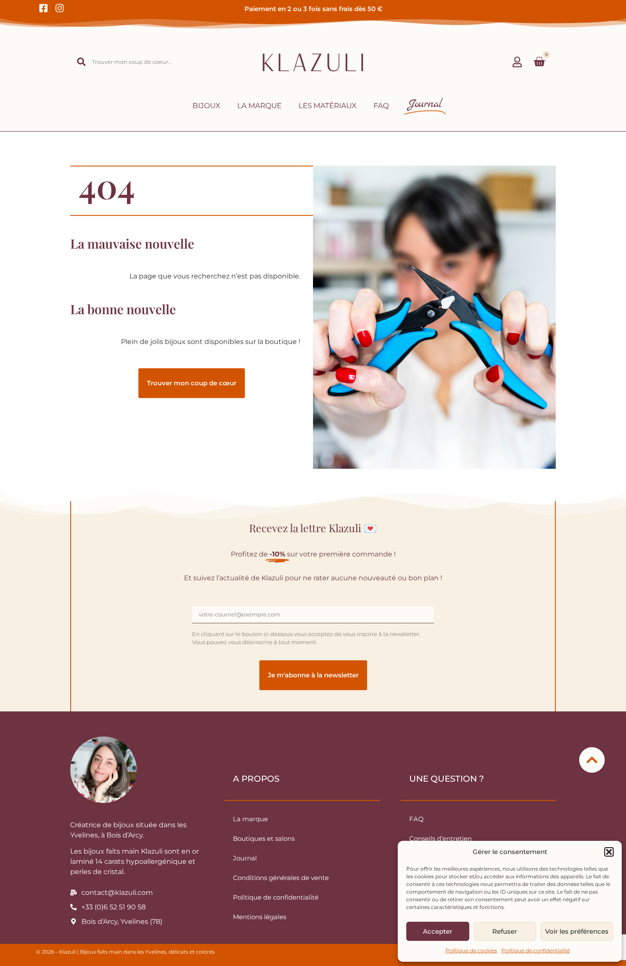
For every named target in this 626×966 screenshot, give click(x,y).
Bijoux (206, 105)
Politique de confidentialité (535, 950)
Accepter (437, 931)
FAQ (381, 105)
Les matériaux (327, 105)
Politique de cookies (471, 950)
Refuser (504, 931)
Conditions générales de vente (281, 878)
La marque (259, 105)
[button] (609, 852)
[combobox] (131, 62)
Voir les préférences (577, 931)
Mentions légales (259, 917)
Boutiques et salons (264, 838)
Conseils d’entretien (440, 838)
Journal (245, 858)
